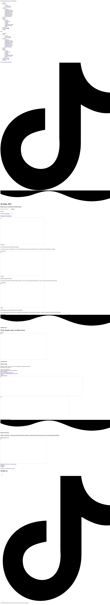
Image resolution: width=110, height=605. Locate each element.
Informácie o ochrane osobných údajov (7, 468)
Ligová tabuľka (8, 5)
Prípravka (7, 9)
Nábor (4, 18)
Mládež (4, 38)
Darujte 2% (6, 28)
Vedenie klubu (7, 21)
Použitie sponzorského (9, 24)
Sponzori (6, 23)
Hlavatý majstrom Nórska (6, 278)
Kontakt (4, 29)
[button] (2, 332)
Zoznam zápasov (8, 37)
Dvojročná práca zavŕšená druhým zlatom (9, 246)
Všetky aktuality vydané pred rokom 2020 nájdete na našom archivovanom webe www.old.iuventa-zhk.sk (29, 435)
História (6, 22)
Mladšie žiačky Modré (9, 11)
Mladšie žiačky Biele (9, 12)
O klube (4, 19)
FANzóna (4, 27)
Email (1, 465)
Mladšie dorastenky (8, 15)
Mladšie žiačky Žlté (8, 10)
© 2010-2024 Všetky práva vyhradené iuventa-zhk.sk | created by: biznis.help (14, 602)
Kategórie (2, 213)
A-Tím (6, 4)
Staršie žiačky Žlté (8, 13)
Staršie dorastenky (8, 16)
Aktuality (4, 2)
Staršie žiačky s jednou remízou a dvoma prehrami (11, 310)
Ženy (4, 3)
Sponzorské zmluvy (8, 25)
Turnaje (4, 17)
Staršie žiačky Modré (9, 14)
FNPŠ (6, 26)
